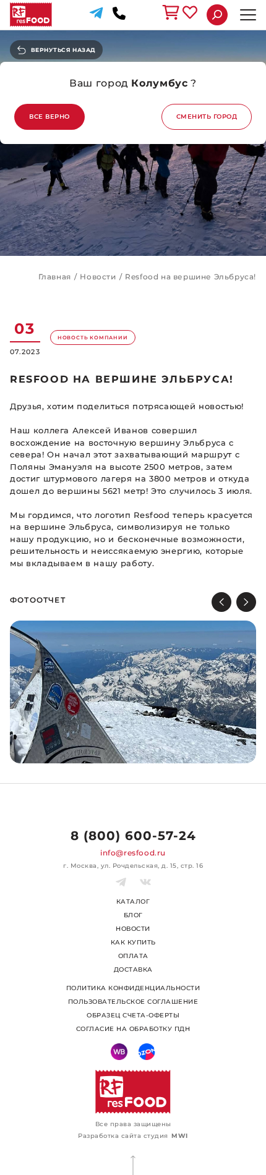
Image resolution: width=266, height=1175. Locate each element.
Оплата (133, 956)
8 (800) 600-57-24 (133, 835)
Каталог (133, 901)
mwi (179, 1136)
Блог (133, 915)
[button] (246, 602)
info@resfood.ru (133, 852)
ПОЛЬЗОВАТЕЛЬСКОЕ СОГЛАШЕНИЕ (133, 1002)
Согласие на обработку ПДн (133, 1029)
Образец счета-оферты (133, 1015)
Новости (133, 929)
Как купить (133, 942)
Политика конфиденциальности (133, 988)
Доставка (133, 969)
